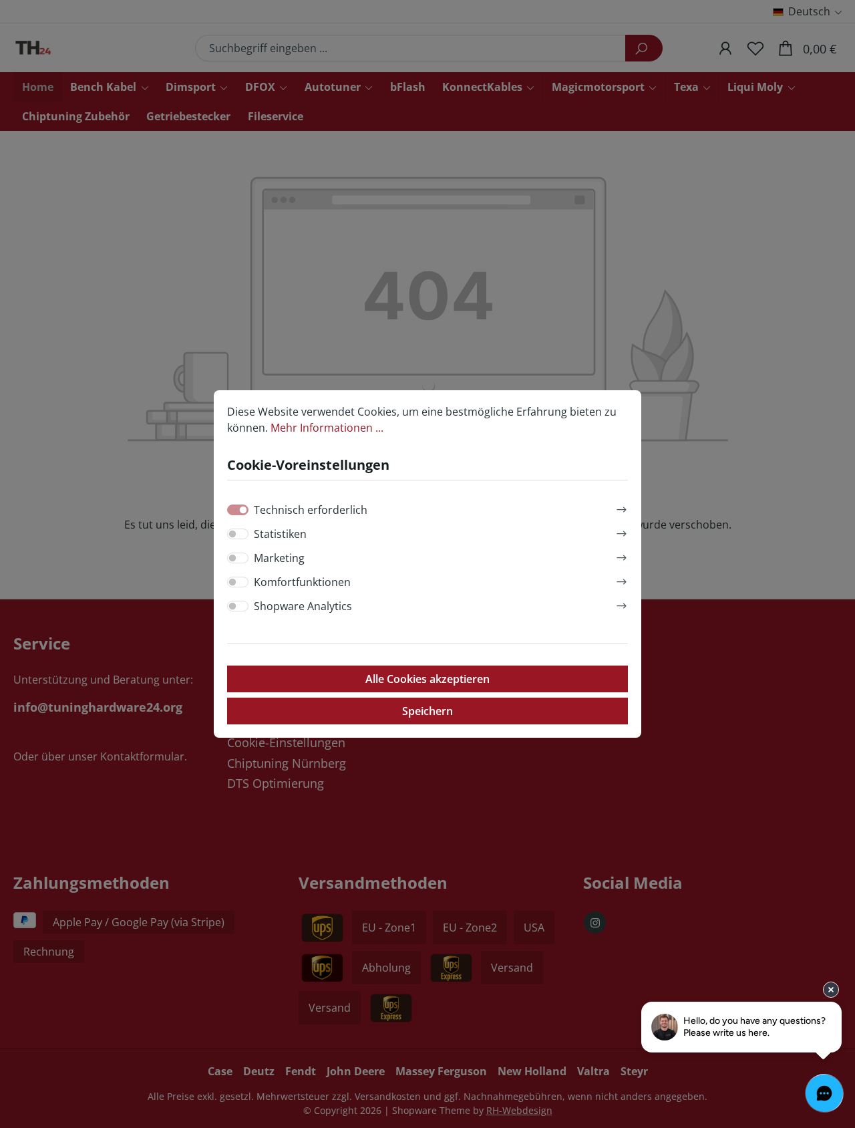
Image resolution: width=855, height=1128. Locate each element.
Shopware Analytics (303, 606)
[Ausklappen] (621, 507)
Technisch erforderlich (310, 510)
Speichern (427, 711)
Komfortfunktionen (302, 582)
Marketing (279, 558)
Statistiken (280, 534)
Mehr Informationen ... (327, 427)
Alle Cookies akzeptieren (427, 679)
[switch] (237, 534)
